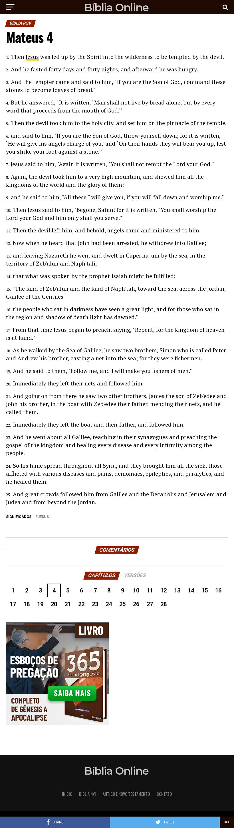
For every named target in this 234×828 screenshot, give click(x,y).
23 (95, 604)
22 (81, 604)
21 (67, 604)
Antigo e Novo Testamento (126, 794)
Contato (164, 794)
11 (150, 590)
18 (26, 604)
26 (136, 604)
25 (122, 604)
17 (13, 604)
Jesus (32, 57)
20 (54, 604)
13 (177, 590)
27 (150, 604)
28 (163, 604)
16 (218, 590)
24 (109, 604)
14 (191, 590)
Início (67, 794)
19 (40, 604)
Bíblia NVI (87, 794)
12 (163, 590)
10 (136, 590)
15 (204, 590)
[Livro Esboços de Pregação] (117, 674)
